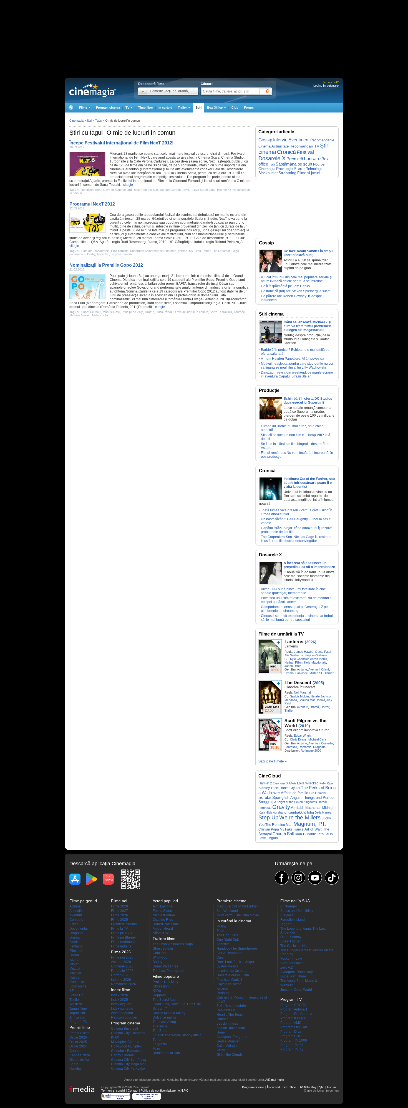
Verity (220, 1050)
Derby (91, 254)
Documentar (78, 929)
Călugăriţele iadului (190, 242)
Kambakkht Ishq (301, 812)
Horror (325, 707)
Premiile (222, 280)
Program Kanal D (293, 1018)
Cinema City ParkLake (128, 1069)
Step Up (268, 817)
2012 (211, 291)
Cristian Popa (268, 829)
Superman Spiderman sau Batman (153, 250)
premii (170, 284)
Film (137, 157)
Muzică (74, 969)
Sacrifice (223, 944)
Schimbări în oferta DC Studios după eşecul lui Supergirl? (308, 400)
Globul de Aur (79, 1060)
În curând (165, 107)
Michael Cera (317, 739)
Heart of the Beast (229, 1015)
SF (321, 673)
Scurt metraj (78, 986)
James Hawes (303, 651)
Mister (313, 673)
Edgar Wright (302, 735)
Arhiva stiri (77, 1017)
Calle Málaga (226, 1046)
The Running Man (279, 824)
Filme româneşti (123, 942)
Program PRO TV (293, 1005)
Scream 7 (160, 1009)
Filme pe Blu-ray (123, 937)
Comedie (327, 743)
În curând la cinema (233, 921)
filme (133, 165)
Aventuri (313, 669)
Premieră (294, 158)
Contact (133, 1090)
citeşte (128, 185)
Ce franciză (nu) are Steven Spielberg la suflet (295, 291)
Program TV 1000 (293, 1040)
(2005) (318, 683)
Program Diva (290, 1032)
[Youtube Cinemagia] (315, 878)
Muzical (75, 973)
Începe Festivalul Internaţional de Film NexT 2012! (121, 143)
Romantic (305, 747)
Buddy (157, 962)
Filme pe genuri (83, 901)
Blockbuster (268, 173)
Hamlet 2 (265, 783)
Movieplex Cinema (125, 1042)
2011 (133, 307)
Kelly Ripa (326, 783)
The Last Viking (164, 1022)
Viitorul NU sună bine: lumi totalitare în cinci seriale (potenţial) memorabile (293, 591)
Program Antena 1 (294, 1009)
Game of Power (292, 963)
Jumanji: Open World (296, 990)
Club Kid (159, 953)
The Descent (297, 682)
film (117, 234)
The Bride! (160, 1031)
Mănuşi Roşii (111, 312)
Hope (220, 1032)
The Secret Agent (165, 1000)
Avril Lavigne (162, 906)
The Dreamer (221, 250)
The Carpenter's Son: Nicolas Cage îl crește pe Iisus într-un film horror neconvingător (296, 539)
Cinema (204, 157)
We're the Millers (300, 817)
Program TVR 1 (292, 1045)
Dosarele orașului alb (232, 975)
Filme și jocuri (308, 173)
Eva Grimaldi (317, 793)
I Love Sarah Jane (203, 189)
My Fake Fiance (292, 829)
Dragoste (319, 747)
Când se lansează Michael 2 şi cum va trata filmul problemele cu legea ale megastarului (308, 326)
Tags (98, 120)
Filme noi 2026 (122, 957)
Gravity (281, 807)
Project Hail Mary (165, 982)
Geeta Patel (323, 651)
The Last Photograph (168, 971)
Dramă (289, 673)
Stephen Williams (315, 655)
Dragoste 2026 (122, 971)
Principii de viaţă (132, 312)
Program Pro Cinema (296, 1014)
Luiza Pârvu (164, 312)
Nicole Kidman (164, 915)
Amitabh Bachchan (306, 808)
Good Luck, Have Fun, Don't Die (177, 1004)
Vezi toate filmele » (272, 761)
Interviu (280, 139)
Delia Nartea (323, 812)
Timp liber (145, 107)
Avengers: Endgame (231, 1037)
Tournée (239, 312)
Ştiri (199, 107)
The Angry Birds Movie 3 (298, 981)
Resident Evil (226, 1010)
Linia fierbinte (120, 250)
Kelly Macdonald (315, 662)
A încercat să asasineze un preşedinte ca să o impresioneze (309, 565)
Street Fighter (290, 941)
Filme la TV (119, 929)
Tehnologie (314, 169)
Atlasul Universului (230, 1028)
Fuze (156, 1049)
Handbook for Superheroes (237, 949)
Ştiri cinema (271, 314)
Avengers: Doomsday (296, 972)
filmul (208, 181)
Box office (289, 1087)
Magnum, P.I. (309, 824)
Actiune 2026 (121, 962)
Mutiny (221, 926)
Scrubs (264, 797)
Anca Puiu (77, 303)
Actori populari (122, 1013)
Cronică (286, 152)
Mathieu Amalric (79, 315)
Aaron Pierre (318, 659)
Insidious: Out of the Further (237, 906)
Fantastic (301, 673)
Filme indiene (121, 946)
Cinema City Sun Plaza (128, 1060)
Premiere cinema (124, 924)
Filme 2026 (119, 915)
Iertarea (222, 989)
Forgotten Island (292, 920)
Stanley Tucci (268, 788)
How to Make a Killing (169, 1013)
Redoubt (223, 993)
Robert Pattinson (165, 924)
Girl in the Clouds (229, 1055)
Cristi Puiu (230, 303)
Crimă (325, 669)
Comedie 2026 (122, 966)
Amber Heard (163, 929)
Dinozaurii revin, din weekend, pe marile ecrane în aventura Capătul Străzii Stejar (297, 374)
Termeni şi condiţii (113, 1090)
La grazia (160, 1044)
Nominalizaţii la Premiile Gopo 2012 (106, 265)
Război (74, 977)
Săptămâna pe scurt (294, 164)
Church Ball (283, 833)
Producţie (284, 168)
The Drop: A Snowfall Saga (173, 944)
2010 (163, 242)
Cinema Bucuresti (124, 1029)
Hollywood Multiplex (126, 1046)
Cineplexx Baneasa (126, 1051)
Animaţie (76, 911)
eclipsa (182, 250)
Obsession (161, 986)
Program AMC (290, 1023)
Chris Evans (298, 739)
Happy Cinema (122, 1055)
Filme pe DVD (121, 933)
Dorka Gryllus (289, 788)
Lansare (312, 158)
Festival (305, 152)
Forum (249, 107)
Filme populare (166, 976)
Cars (220, 957)
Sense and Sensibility (296, 911)
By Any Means (227, 966)
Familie (74, 942)
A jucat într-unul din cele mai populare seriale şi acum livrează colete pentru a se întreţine (296, 279)
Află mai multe (274, 1079)
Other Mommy (290, 937)
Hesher (222, 189)
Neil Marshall (302, 692)
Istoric (73, 960)
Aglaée (105, 242)
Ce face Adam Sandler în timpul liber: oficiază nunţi (308, 253)
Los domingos (227, 1024)
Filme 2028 (119, 906)
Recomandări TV (304, 146)
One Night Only (228, 940)
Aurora (159, 299)
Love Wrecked (308, 783)
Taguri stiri (77, 1013)
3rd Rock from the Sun (142, 189)
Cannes (75, 1051)
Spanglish (280, 798)
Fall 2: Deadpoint (229, 953)
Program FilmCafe (294, 1027)
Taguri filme (78, 1009)
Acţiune (302, 669)
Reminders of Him (166, 1053)
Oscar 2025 (78, 1042)
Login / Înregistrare (326, 85)
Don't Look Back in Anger (235, 962)
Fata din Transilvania (95, 250)
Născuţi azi (161, 933)
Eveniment (298, 139)
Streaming (287, 173)
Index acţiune (121, 1004)
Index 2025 (119, 1000)
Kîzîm (157, 991)
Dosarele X (272, 158)
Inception (87, 189)
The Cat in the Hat (294, 946)
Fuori (220, 931)
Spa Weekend (227, 911)
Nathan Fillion (293, 662)
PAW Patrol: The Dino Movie (237, 915)
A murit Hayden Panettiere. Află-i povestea (292, 359)
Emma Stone (162, 911)
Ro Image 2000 (311, 750)
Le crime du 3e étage (232, 971)
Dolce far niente (165, 1017)
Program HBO (290, 1036)
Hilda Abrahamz (276, 812)
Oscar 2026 (78, 1037)
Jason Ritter (292, 665)
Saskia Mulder (299, 696)
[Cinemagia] (70, 107)
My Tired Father (199, 250)
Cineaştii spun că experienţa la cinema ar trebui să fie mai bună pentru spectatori (297, 618)
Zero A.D (286, 967)
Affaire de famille (294, 793)
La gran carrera (121, 254)
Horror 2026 (120, 975)
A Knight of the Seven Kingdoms (295, 802)
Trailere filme (164, 938)
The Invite (160, 1026)
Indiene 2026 (121, 980)
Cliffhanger (288, 906)
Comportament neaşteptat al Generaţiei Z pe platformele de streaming (294, 609)
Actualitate (280, 146)
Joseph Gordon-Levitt (174, 189)
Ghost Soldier (163, 949)
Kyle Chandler (299, 659)
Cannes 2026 (79, 1055)
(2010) (304, 726)
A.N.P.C (183, 1090)
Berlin (73, 1064)
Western (75, 1004)
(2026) (310, 642)
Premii (299, 168)
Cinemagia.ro (92, 90)
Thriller (329, 673)
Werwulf (286, 985)
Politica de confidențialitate (158, 1090)
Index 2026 (119, 995)
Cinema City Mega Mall (128, 1064)
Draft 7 (149, 312)
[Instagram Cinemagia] (298, 878)
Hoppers (159, 995)
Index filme (120, 989)
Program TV (78, 1022)
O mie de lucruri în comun (190, 312)
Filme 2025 (119, 920)
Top (272, 164)
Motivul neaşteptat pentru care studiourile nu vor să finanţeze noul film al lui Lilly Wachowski (297, 365)
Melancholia (100, 315)
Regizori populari (124, 1017)
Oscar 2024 (78, 1046)
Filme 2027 (119, 911)
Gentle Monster (228, 1041)
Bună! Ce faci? (91, 312)
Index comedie (122, 1009)
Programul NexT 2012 (92, 204)
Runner (222, 1019)
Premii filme (79, 1027)
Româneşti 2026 (123, 984)
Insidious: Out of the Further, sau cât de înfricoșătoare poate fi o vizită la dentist (309, 483)
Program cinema (108, 107)
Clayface (287, 915)
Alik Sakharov (293, 655)
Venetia (75, 1069)
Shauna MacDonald (312, 700)
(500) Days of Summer (110, 189)
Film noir (75, 951)
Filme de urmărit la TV (281, 634)
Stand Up (76, 995)
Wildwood (160, 957)
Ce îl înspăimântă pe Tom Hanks (285, 286)
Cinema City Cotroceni (128, 1033)
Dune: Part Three (165, 966)
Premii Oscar (79, 1033)
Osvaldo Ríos (163, 920)
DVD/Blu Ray (307, 1087)
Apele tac (103, 254)
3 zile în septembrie (231, 1006)
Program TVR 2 (292, 1049)
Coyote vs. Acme (228, 984)
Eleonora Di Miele (284, 783)
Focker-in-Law (291, 959)
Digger (285, 924)
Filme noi (119, 901)
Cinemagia (76, 120)
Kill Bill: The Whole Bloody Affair (177, 1035)
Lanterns (293, 641)
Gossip (265, 139)
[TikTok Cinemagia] (332, 878)
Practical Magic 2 (229, 980)
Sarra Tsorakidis (221, 312)
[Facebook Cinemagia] (282, 878)
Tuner (157, 1040)
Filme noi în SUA (295, 901)
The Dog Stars (227, 935)
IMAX (115, 1037)
